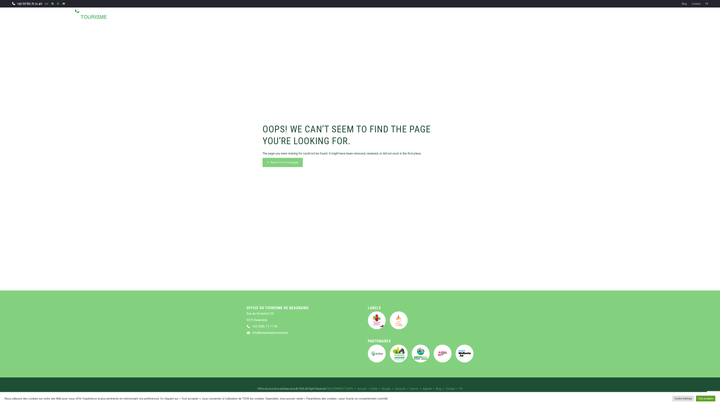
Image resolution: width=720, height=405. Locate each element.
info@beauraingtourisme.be (270, 332)
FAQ (328, 388)
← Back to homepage (282, 162)
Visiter (374, 388)
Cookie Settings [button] (683, 398)
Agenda (427, 388)
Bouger (386, 388)
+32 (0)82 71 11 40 (264, 326)
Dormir (414, 388)
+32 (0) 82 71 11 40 (29, 3)
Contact (696, 3)
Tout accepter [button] (705, 398)
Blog (684, 3)
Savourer (400, 388)
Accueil (361, 388)
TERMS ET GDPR (343, 388)
